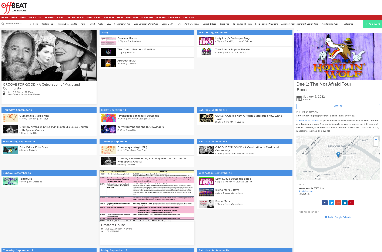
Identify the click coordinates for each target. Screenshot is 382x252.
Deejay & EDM (167, 24)
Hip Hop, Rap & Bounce (242, 24)
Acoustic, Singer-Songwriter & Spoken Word (299, 24)
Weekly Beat (94, 17)
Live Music (35, 17)
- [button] (376, 144)
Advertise (147, 17)
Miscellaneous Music (330, 24)
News (23, 17)
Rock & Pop (224, 24)
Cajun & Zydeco (209, 24)
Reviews (49, 17)
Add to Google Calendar (339, 217)
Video (60, 17)
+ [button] (376, 139)
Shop (120, 17)
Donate (161, 17)
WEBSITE (338, 106)
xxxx (303, 90)
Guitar (100, 24)
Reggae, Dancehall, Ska (67, 24)
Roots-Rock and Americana (266, 24)
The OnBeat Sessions (181, 17)
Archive (109, 17)
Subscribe (132, 17)
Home (5, 17)
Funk (179, 24)
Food (80, 17)
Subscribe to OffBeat (307, 120)
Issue (14, 17)
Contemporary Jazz (122, 24)
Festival (92, 24)
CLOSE (299, 30)
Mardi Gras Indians (191, 24)
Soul (109, 24)
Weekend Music (47, 24)
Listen (71, 17)
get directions (307, 191)
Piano (83, 24)
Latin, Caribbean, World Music (146, 24)
